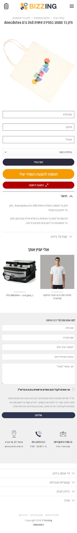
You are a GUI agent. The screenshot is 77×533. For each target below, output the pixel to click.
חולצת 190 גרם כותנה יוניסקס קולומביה (57, 297)
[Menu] (71, 6)
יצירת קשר (23, 515)
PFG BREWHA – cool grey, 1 (19, 295)
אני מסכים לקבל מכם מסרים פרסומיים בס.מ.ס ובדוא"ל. (43, 389)
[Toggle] (70, 196)
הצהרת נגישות (52, 515)
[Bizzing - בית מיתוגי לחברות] (38, 6)
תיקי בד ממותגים (21, 18)
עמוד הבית (58, 18)
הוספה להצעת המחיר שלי (38, 174)
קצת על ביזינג (59, 236)
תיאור (64, 196)
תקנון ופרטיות (36, 515)
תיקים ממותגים (41, 18)
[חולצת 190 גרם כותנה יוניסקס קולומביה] (57, 272)
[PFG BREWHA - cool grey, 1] (20, 272)
